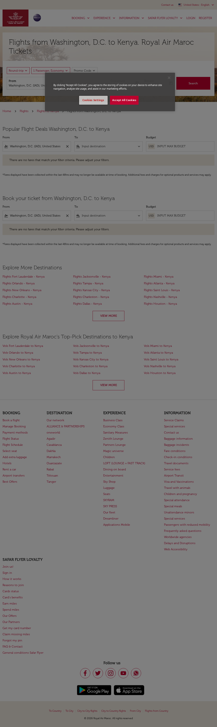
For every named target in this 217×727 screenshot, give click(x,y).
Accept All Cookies (124, 100)
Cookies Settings (93, 100)
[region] (110, 92)
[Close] (169, 77)
